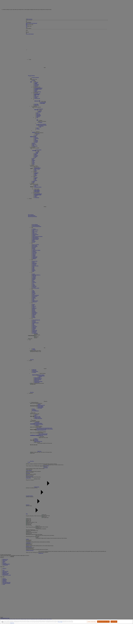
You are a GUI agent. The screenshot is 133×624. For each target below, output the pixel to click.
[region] (66, 621)
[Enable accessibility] (2, 621)
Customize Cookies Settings (91, 621)
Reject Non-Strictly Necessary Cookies (103, 621)
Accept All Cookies (114, 621)
